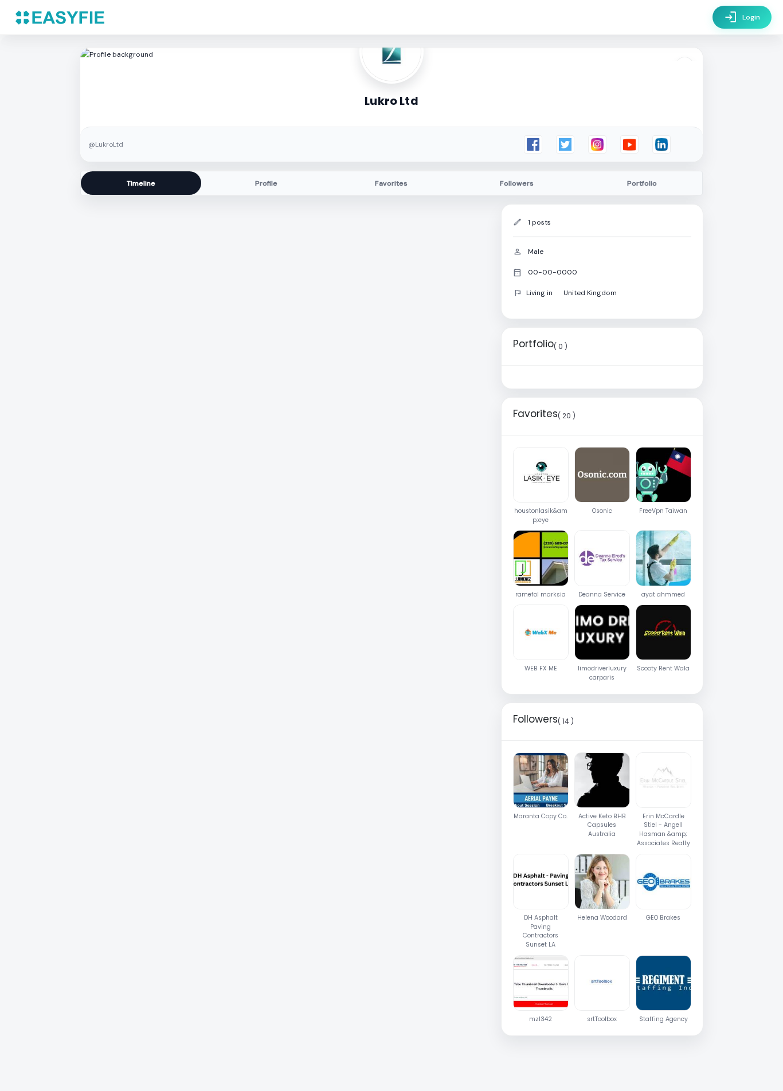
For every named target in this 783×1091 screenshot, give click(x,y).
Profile (266, 183)
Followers (517, 183)
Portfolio (642, 183)
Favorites (391, 183)
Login (742, 17)
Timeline (141, 183)
